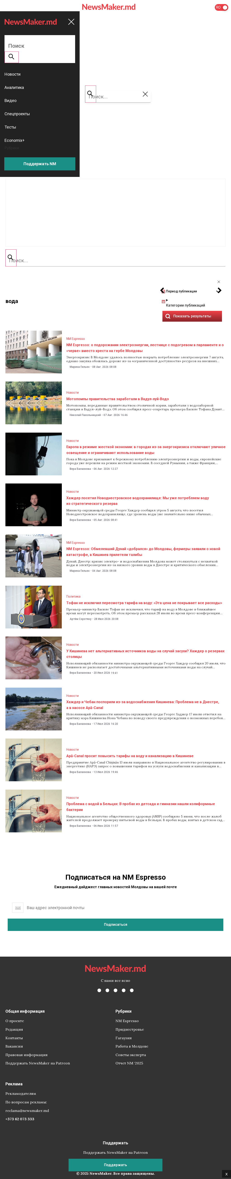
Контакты (14, 1038)
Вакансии (14, 1046)
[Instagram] (115, 990)
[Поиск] (10, 258)
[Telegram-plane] (132, 990)
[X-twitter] (107, 990)
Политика (73, 596)
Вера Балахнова (80, 468)
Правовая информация (26, 1055)
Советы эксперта (131, 1055)
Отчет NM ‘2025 (129, 1063)
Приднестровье (130, 1029)
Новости (72, 392)
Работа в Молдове (132, 1046)
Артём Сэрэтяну (80, 619)
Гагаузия (124, 1038)
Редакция (14, 1029)
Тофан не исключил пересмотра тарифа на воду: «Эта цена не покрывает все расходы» (144, 603)
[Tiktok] (123, 990)
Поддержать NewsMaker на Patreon (37, 1063)
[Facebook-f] (99, 990)
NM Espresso (75, 339)
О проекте (14, 1021)
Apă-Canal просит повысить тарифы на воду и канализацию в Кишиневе (130, 756)
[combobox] (115, 261)
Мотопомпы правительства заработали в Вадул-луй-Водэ (117, 399)
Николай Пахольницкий (85, 415)
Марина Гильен (80, 366)
